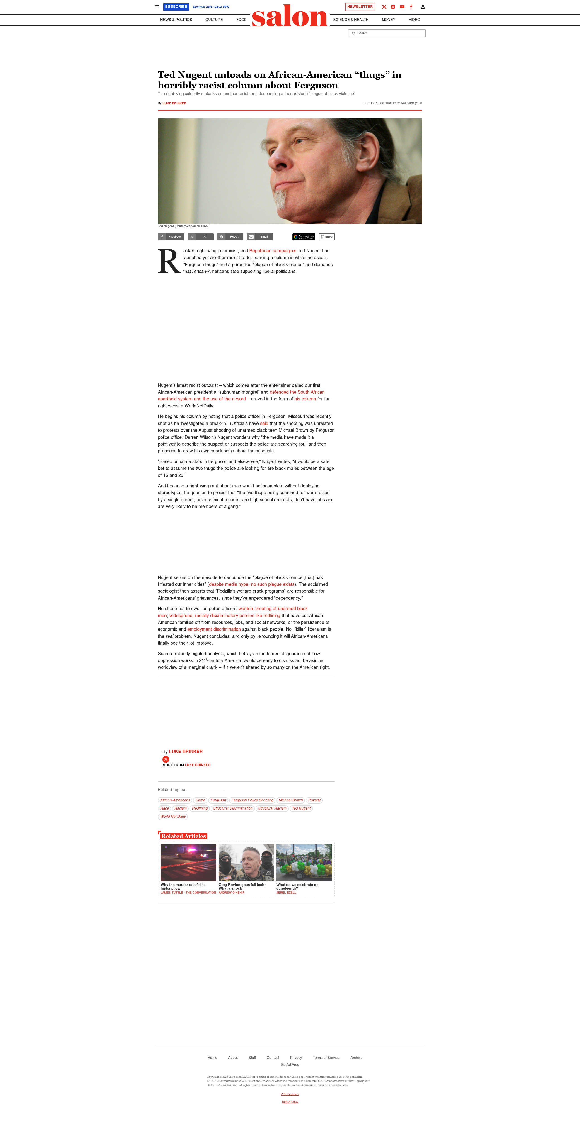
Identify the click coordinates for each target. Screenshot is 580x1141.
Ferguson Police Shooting (252, 800)
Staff (252, 1058)
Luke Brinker (174, 103)
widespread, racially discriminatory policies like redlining (224, 616)
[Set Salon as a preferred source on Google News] (304, 236)
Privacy (296, 1058)
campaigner (283, 251)
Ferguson (218, 800)
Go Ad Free (290, 1065)
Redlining (200, 808)
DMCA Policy (290, 1102)
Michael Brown (291, 800)
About (233, 1058)
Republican (260, 251)
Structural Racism (272, 808)
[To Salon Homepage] (290, 15)
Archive (356, 1058)
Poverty (314, 800)
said (264, 424)
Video (414, 20)
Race (164, 808)
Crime (200, 800)
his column (305, 399)
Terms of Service (326, 1058)
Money (388, 20)
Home (212, 1058)
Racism (180, 808)
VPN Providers (290, 1094)
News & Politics (176, 20)
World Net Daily (173, 817)
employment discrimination (214, 629)
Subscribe (176, 7)
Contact (273, 1058)
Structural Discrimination (232, 808)
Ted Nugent (301, 808)
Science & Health (351, 20)
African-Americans (175, 800)
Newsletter (360, 7)
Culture (214, 20)
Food (241, 20)
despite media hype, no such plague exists (252, 584)
